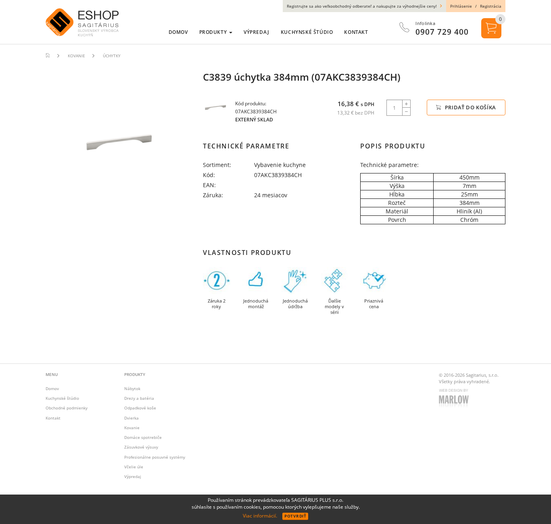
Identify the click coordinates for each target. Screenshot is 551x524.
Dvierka (131, 418)
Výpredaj (132, 476)
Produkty (213, 32)
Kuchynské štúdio (62, 398)
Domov (52, 388)
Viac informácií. (260, 515)
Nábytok (132, 388)
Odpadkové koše (140, 408)
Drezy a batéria (139, 398)
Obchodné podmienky (67, 408)
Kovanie (132, 427)
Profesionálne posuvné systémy (154, 457)
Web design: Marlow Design (455, 399)
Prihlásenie (461, 6)
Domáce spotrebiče (143, 437)
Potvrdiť (295, 516)
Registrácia (490, 6)
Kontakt (53, 418)
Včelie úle (133, 467)
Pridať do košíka (469, 107)
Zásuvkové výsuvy (141, 447)
